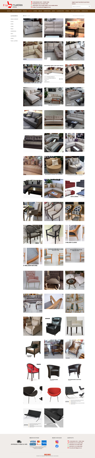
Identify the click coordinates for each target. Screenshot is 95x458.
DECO (53, 11)
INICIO (8, 11)
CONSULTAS (85, 11)
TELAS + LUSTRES (75, 11)
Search (89, 6)
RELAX (40, 11)
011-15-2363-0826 (43, 5)
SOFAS (30, 11)
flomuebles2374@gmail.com (43, 7)
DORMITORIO (47, 11)
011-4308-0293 (44, 3)
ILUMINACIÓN (60, 11)
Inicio (25, 15)
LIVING (35, 11)
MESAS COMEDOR (16, 11)
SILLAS (25, 11)
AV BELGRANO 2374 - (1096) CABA (41, 2)
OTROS (67, 11)
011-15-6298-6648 (53, 5)
